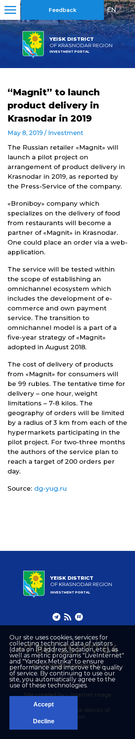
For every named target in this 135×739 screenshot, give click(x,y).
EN (111, 10)
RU (127, 10)
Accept (43, 704)
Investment (65, 133)
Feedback (62, 10)
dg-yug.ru (50, 488)
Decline (43, 721)
